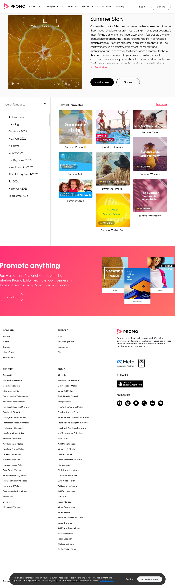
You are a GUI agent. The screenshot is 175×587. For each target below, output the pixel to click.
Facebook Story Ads (12, 412)
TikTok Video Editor (67, 549)
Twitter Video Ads (11, 459)
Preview (75, 123)
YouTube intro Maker (13, 444)
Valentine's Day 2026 (21, 167)
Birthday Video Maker (68, 470)
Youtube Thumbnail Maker (71, 517)
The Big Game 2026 (20, 160)
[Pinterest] (160, 403)
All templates (16, 117)
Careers (6, 347)
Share (128, 82)
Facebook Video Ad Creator (16, 407)
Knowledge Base (66, 341)
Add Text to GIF (65, 454)
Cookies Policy (107, 580)
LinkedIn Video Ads (12, 454)
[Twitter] (144, 403)
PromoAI (107, 6)
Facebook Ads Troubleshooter (72, 428)
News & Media (10, 352)
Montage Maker (65, 533)
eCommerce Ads (11, 391)
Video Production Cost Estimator (73, 417)
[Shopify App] (144, 384)
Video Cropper (65, 538)
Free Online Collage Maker (70, 407)
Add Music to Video (67, 444)
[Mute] (19, 83)
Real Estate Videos (12, 470)
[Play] (13, 83)
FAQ (60, 336)
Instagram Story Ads (13, 428)
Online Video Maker (67, 385)
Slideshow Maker (66, 544)
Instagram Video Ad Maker (16, 422)
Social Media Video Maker (15, 396)
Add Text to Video (66, 491)
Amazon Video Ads (12, 465)
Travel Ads (8, 496)
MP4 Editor (63, 438)
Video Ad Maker (65, 391)
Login (142, 6)
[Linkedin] (152, 403)
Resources (87, 6)
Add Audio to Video (67, 486)
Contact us (63, 347)
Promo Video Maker (12, 380)
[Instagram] (141, 363)
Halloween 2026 (18, 188)
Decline (129, 579)
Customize (102, 82)
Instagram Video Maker (14, 417)
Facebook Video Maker (14, 401)
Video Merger (64, 502)
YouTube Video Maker (13, 433)
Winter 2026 (16, 153)
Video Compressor (67, 507)
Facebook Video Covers (69, 412)
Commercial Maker (12, 385)
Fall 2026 (14, 181)
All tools (62, 375)
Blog (60, 352)
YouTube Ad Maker (12, 438)
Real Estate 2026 (18, 195)
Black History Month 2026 (23, 174)
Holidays (14, 145)
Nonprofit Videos (11, 507)
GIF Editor (62, 496)
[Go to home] (16, 6)
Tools (70, 6)
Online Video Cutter (67, 475)
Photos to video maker (68, 380)
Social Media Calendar (69, 396)
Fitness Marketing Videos (15, 475)
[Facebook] (125, 363)
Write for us (9, 357)
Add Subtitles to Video (68, 528)
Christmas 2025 (18, 131)
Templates (52, 6)
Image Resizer (64, 401)
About (6, 341)
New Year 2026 (17, 138)
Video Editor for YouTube (70, 459)
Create (33, 6)
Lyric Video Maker (66, 480)
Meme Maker (64, 465)
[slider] (12, 78)
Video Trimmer (65, 523)
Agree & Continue (149, 579)
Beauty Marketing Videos (15, 491)
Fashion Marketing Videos (15, 480)
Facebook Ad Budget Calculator (73, 422)
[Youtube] (136, 403)
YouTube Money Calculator (71, 433)
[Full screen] (77, 83)
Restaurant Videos (12, 486)
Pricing (120, 6)
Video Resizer (64, 512)
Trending (14, 124)
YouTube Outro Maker (13, 449)
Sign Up (161, 6)
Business (7, 502)
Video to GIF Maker (67, 449)
